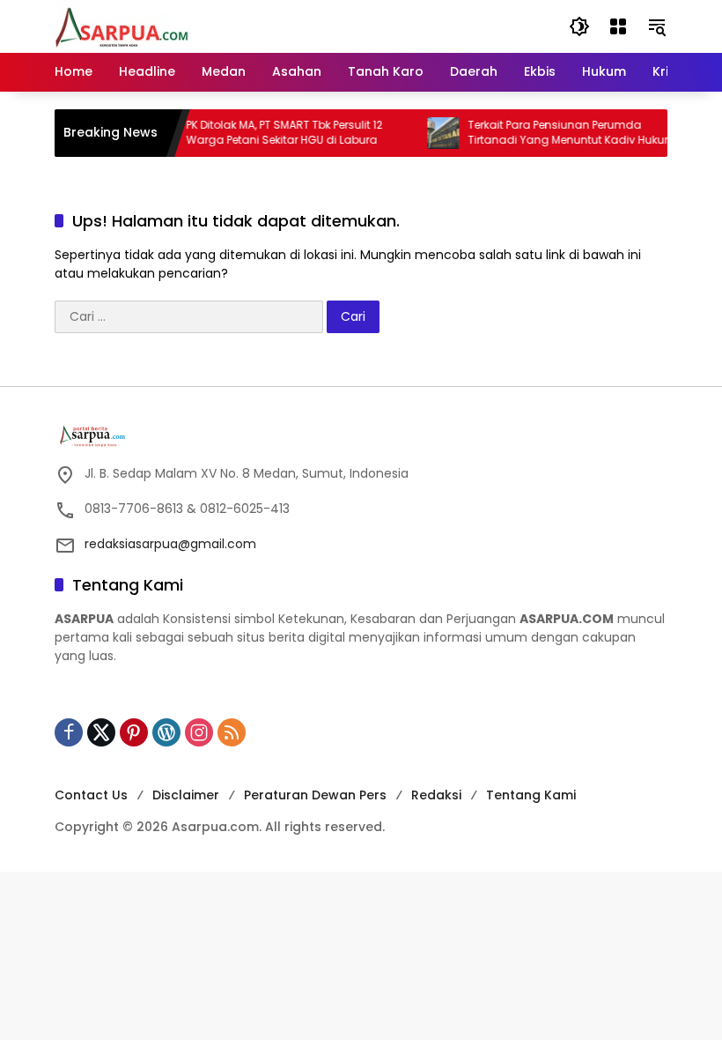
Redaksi (436, 795)
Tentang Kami (531, 795)
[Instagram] (199, 732)
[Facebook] (69, 732)
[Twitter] (101, 732)
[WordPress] (166, 732)
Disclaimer (185, 795)
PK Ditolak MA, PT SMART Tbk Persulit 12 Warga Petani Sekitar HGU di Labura (275, 132)
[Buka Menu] (618, 26)
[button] (579, 26)
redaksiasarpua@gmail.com (170, 544)
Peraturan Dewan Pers (315, 795)
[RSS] (231, 732)
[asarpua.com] (122, 25)
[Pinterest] (134, 732)
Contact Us (91, 795)
